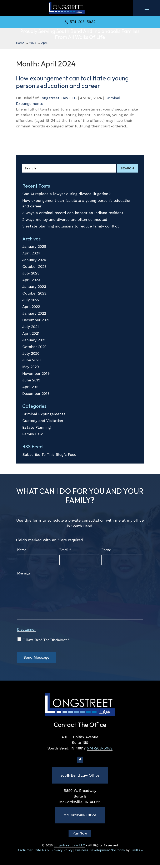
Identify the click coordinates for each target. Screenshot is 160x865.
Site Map (42, 850)
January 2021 (33, 340)
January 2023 (34, 286)
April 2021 (30, 333)
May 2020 (30, 367)
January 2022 (34, 313)
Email (65, 550)
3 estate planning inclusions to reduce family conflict (70, 226)
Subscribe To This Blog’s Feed (49, 454)
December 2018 (36, 393)
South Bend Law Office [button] (79, 775)
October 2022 (34, 293)
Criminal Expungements (43, 414)
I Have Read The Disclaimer (46, 640)
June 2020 (31, 360)
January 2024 (34, 260)
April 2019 (31, 387)
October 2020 (34, 346)
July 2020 (30, 353)
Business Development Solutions (100, 850)
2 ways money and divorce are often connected (64, 219)
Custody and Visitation (42, 420)
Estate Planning (36, 427)
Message (23, 573)
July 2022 (30, 300)
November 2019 (36, 373)
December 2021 (35, 320)
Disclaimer (26, 629)
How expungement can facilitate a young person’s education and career (72, 82)
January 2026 (34, 246)
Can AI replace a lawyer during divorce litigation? (66, 194)
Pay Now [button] (79, 833)
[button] (146, 8)
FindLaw (137, 850)
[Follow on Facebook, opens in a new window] (80, 760)
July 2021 (30, 326)
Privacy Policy (61, 850)
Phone (106, 550)
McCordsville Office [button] (80, 815)
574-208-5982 (82, 21)
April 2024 (31, 253)
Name (21, 550)
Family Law (32, 434)
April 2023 (31, 280)
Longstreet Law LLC (58, 98)
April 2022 (31, 306)
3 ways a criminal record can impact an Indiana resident (72, 213)
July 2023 (30, 273)
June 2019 (31, 380)
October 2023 (34, 266)
